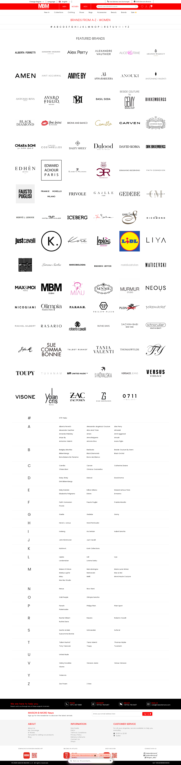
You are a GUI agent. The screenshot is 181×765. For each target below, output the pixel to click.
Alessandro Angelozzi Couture (98, 426)
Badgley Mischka (65, 450)
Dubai (118, 736)
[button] (65, 2)
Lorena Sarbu (92, 561)
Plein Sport (118, 606)
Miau (61, 576)
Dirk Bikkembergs (65, 481)
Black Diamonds (93, 453)
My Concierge (33, 730)
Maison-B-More (65, 569)
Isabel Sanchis (119, 531)
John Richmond (65, 540)
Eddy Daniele (64, 490)
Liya (115, 557)
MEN (64, 6)
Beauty (114, 12)
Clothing (71, 12)
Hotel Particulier (93, 523)
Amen (89, 434)
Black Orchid (119, 453)
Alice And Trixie (93, 430)
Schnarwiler (91, 630)
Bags (90, 12)
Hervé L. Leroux (65, 523)
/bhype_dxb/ (151, 757)
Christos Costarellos (95, 469)
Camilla (62, 466)
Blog (29, 737)
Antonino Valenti (65, 441)
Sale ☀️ (134, 12)
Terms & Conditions (78, 733)
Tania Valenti (92, 642)
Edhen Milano (92, 490)
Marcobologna (92, 569)
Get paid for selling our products (41, 735)
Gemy (116, 514)
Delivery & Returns (78, 737)
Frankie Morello (120, 502)
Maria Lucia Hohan (121, 569)
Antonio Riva (91, 441)
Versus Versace (120, 663)
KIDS (85, 6)
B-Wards (31, 733)
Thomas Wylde (120, 642)
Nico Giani (91, 589)
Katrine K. (63, 548)
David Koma (119, 478)
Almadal (117, 430)
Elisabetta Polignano (67, 494)
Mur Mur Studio (65, 580)
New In (47, 12)
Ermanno (117, 494)
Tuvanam (118, 646)
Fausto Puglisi (92, 502)
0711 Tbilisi (63, 418)
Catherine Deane (121, 466)
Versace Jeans (92, 663)
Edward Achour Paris (122, 490)
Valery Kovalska (65, 663)
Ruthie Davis (64, 622)
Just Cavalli (91, 540)
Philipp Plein (91, 606)
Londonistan (64, 561)
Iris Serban (91, 531)
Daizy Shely (63, 478)
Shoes (81, 12)
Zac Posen (63, 684)
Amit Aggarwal (120, 434)
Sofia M (117, 630)
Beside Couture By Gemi (123, 450)
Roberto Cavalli (120, 618)
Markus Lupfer (64, 573)
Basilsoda (90, 450)
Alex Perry (118, 426)
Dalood (89, 478)
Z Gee (89, 684)
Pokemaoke (63, 609)
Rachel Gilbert (64, 618)
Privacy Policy (76, 735)
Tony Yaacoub (65, 646)
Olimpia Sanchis (93, 597)
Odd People (63, 597)
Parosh (62, 606)
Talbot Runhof (64, 642)
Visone (61, 667)
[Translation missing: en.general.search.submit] (136, 6)
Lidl (88, 557)
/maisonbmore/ (151, 753)
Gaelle (61, 514)
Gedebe (90, 514)
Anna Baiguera (92, 437)
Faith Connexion (65, 502)
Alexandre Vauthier (66, 430)
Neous (61, 589)
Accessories (101, 12)
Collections (58, 12)
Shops (73, 741)
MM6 (88, 576)
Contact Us (75, 739)
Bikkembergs (64, 453)
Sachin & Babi (64, 630)
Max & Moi (118, 573)
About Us (31, 728)
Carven (89, 466)
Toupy (89, 646)
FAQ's (73, 730)
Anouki (117, 437)
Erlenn (89, 494)
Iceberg (62, 531)
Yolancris (62, 675)
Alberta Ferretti (65, 426)
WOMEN (75, 6)
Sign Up (146, 714)
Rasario (89, 618)
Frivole (61, 506)
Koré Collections (93, 548)
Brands (124, 12)
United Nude (64, 654)
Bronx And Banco (93, 457)
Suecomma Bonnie (66, 634)
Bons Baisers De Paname (68, 457)
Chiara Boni (63, 469)
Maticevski (91, 573)
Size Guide (75, 728)
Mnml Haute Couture (122, 576)
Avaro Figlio (118, 441)
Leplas (61, 557)
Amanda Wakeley (66, 434)
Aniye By (62, 437)
